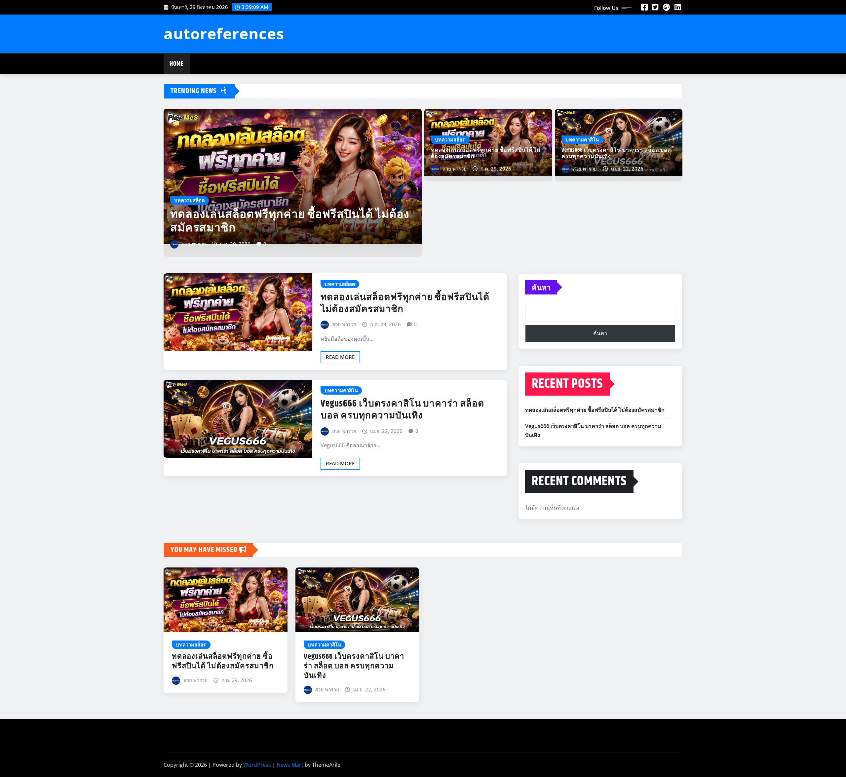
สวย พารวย (194, 244)
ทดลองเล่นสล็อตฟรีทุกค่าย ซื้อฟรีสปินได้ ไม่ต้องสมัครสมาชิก (486, 153)
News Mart (290, 764)
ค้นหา (541, 287)
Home (177, 64)
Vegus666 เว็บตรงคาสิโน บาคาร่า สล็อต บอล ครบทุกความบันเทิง (292, 221)
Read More (340, 357)
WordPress (257, 764)
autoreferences (224, 33)
